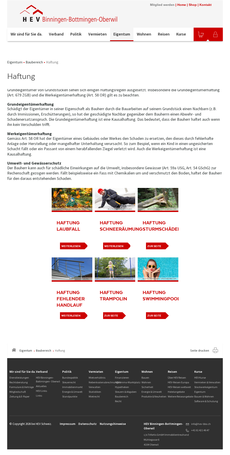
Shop (193, 5)
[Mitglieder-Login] (215, 34)
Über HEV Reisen (177, 377)
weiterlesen (70, 246)
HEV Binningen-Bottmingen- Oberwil (48, 379)
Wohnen (144, 34)
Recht (118, 401)
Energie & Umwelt (72, 391)
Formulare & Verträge (21, 387)
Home (181, 5)
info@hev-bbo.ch (201, 424)
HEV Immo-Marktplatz (127, 382)
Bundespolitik (70, 377)
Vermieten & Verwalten (207, 382)
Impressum (67, 424)
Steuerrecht (69, 382)
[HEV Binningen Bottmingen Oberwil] (68, 14)
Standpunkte (69, 396)
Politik (76, 34)
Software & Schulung (206, 401)
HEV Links (41, 391)
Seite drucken (199, 350)
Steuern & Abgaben (126, 391)
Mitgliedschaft (17, 391)
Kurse (181, 34)
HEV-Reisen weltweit (179, 387)
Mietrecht (94, 396)
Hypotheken (122, 387)
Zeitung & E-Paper (19, 396)
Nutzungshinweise (113, 424)
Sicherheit (147, 387)
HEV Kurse (200, 377)
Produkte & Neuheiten (154, 396)
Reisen (164, 34)
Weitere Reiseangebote (180, 396)
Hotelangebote (176, 391)
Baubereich (34, 62)
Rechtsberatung (18, 382)
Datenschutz (87, 424)
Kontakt (205, 5)
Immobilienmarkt (72, 387)
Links (39, 395)
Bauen (145, 377)
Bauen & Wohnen (204, 396)
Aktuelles (41, 386)
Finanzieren (122, 377)
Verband (56, 34)
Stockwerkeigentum (205, 387)
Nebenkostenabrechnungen (105, 382)
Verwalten (94, 387)
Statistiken (95, 391)
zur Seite (154, 246)
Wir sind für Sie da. (26, 34)
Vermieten (97, 34)
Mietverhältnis (97, 377)
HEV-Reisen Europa (178, 382)
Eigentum (121, 34)
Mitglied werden (162, 5)
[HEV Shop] (201, 34)
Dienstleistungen (19, 377)
